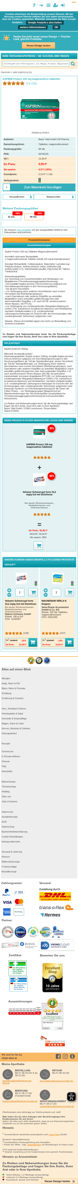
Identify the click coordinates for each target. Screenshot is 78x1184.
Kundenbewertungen (39, 245)
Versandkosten (34, 1144)
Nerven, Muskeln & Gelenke (16, 728)
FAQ (4, 766)
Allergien (6, 678)
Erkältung (6, 693)
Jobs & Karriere (9, 801)
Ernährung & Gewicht (12, 698)
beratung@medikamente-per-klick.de (20, 1101)
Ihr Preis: (34, 530)
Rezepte (6, 743)
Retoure (6, 856)
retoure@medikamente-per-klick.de (56, 1081)
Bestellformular (9, 871)
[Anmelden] (63, 5)
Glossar (6, 761)
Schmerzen (7, 751)
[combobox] (35, 64)
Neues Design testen (38, 45)
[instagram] (66, 1056)
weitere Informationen (33, 27)
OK (56, 27)
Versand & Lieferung (12, 852)
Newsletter (7, 771)
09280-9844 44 (9, 1058)
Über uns (6, 796)
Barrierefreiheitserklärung (14, 831)
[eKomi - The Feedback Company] (31, 661)
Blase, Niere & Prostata (13, 688)
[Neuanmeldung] (55, 5)
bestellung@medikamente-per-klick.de (17, 1082)
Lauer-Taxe (54, 1134)
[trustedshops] (39, 661)
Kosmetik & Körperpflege (14, 718)
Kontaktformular (10, 817)
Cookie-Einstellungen (12, 836)
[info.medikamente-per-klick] (73, 1056)
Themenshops (9, 786)
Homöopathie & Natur (12, 713)
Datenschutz (8, 826)
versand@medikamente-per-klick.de (57, 1106)
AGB (4, 822)
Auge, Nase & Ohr (11, 683)
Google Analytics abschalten (45, 22)
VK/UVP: (34, 534)
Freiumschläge (9, 866)
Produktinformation (39, 240)
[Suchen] (73, 64)
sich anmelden (24, 230)
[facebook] (59, 1056)
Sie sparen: (36, 537)
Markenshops (9, 781)
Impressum (7, 812)
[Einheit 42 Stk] (11, 217)
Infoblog (6, 791)
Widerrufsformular (11, 861)
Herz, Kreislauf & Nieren (14, 708)
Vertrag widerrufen (11, 841)
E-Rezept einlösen (11, 756)
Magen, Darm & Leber (13, 723)
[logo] (5, 6)
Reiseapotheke (9, 733)
